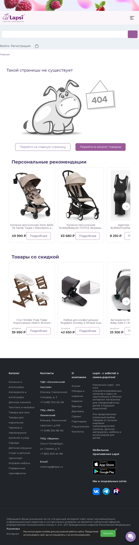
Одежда (14, 442)
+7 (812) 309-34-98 (51, 453)
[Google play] (104, 471)
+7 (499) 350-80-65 (51, 430)
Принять (108, 533)
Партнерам (79, 421)
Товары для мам (19, 412)
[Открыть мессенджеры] (131, 537)
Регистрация (21, 46)
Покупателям (80, 426)
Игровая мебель (19, 463)
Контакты (78, 431)
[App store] (104, 463)
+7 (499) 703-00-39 (52, 402)
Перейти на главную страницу (43, 147)
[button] (35, 46)
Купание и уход (19, 437)
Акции (76, 385)
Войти (4, 46)
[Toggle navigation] (132, 17)
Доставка (78, 411)
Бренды (77, 406)
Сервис (76, 416)
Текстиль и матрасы (21, 407)
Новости (77, 401)
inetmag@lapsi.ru (51, 466)
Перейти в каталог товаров (100, 147)
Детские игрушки (20, 447)
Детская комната (20, 402)
